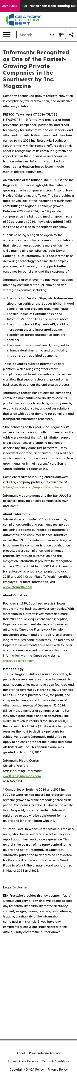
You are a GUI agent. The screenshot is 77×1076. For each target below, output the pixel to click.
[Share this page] (71, 34)
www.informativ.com (17, 587)
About (20, 1053)
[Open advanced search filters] (61, 34)
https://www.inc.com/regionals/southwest (33, 487)
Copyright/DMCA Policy (27, 1069)
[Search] (52, 34)
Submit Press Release (23, 1061)
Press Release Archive (45, 1053)
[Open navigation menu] (6, 34)
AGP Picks (9, 6)
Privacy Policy (57, 1069)
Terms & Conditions (56, 1061)
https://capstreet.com (18, 661)
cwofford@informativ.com (22, 776)
